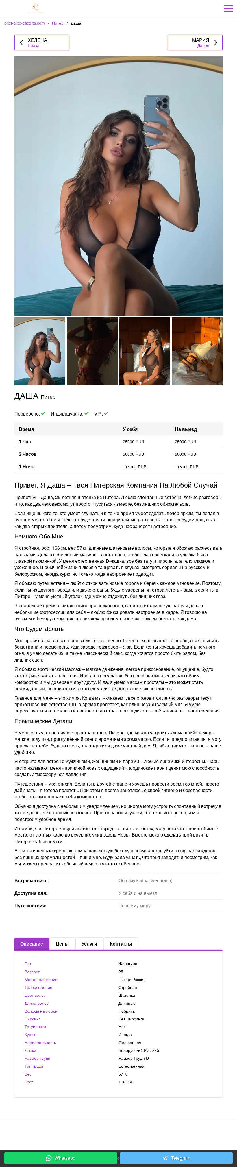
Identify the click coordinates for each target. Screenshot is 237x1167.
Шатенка (126, 995)
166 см (125, 1082)
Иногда (125, 1034)
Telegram (180, 1158)
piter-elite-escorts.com (24, 23)
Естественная (131, 1066)
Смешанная (129, 1042)
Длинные (127, 1003)
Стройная (127, 987)
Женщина (127, 963)
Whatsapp (65, 1158)
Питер (58, 23)
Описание (31, 943)
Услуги (89, 943)
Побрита (126, 1011)
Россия (139, 979)
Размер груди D (133, 1058)
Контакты (121, 943)
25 (120, 971)
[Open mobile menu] (228, 8)
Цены (62, 943)
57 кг (123, 1074)
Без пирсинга (131, 1019)
